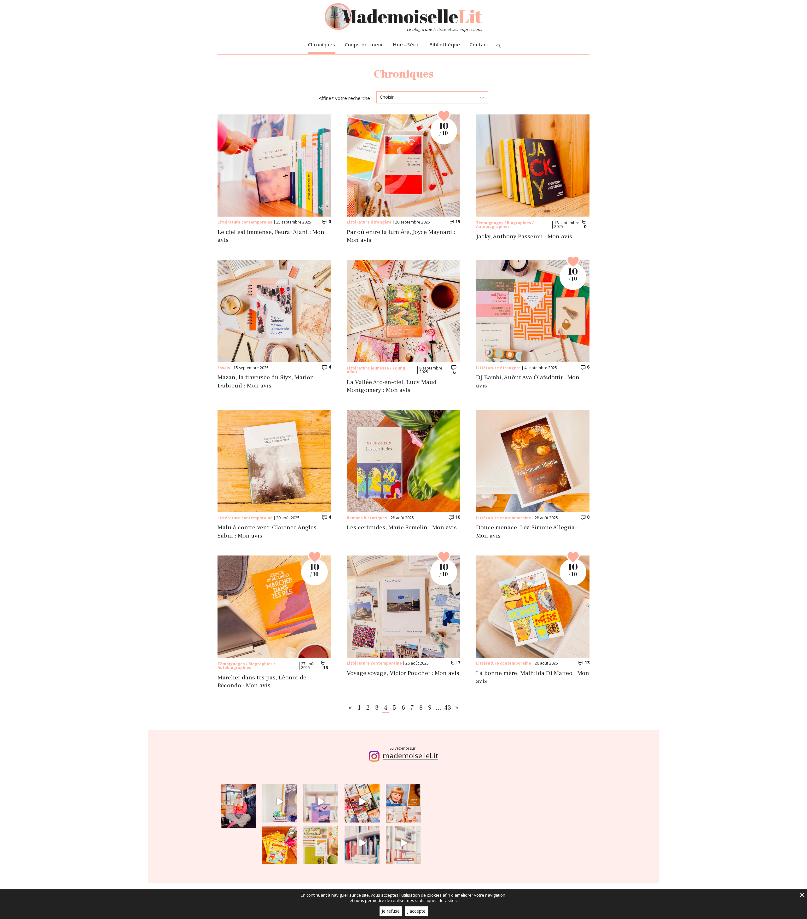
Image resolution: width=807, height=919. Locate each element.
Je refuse (391, 911)
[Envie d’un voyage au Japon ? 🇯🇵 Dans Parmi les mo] (320, 843)
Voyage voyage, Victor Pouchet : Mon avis (403, 673)
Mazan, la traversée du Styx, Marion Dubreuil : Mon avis (266, 381)
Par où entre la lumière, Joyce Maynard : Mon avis (401, 236)
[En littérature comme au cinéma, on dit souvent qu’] (403, 843)
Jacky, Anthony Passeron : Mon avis (524, 237)
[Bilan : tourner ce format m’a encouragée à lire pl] (362, 843)
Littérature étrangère (369, 222)
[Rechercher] (498, 46)
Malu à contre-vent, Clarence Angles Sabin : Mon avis (267, 531)
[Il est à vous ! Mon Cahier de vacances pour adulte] (279, 843)
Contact (479, 45)
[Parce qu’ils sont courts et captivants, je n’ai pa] (279, 801)
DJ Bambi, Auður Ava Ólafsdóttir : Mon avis (527, 381)
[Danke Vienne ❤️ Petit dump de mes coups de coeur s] (238, 801)
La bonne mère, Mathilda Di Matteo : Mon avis (532, 677)
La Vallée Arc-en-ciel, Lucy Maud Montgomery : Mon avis (392, 386)
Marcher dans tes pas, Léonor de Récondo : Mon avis (262, 681)
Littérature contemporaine (245, 222)
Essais (224, 367)
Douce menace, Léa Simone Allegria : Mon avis (527, 531)
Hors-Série (406, 45)
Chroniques (321, 45)
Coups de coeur (364, 45)
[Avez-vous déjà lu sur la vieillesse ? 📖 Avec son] (320, 801)
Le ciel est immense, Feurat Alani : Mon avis (271, 236)
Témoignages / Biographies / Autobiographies (505, 224)
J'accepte (416, 911)
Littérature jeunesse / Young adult (376, 370)
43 (447, 708)
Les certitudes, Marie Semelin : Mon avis (402, 528)
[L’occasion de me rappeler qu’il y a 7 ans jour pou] (403, 801)
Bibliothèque (444, 45)
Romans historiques (367, 518)
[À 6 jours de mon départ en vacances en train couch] (362, 801)
